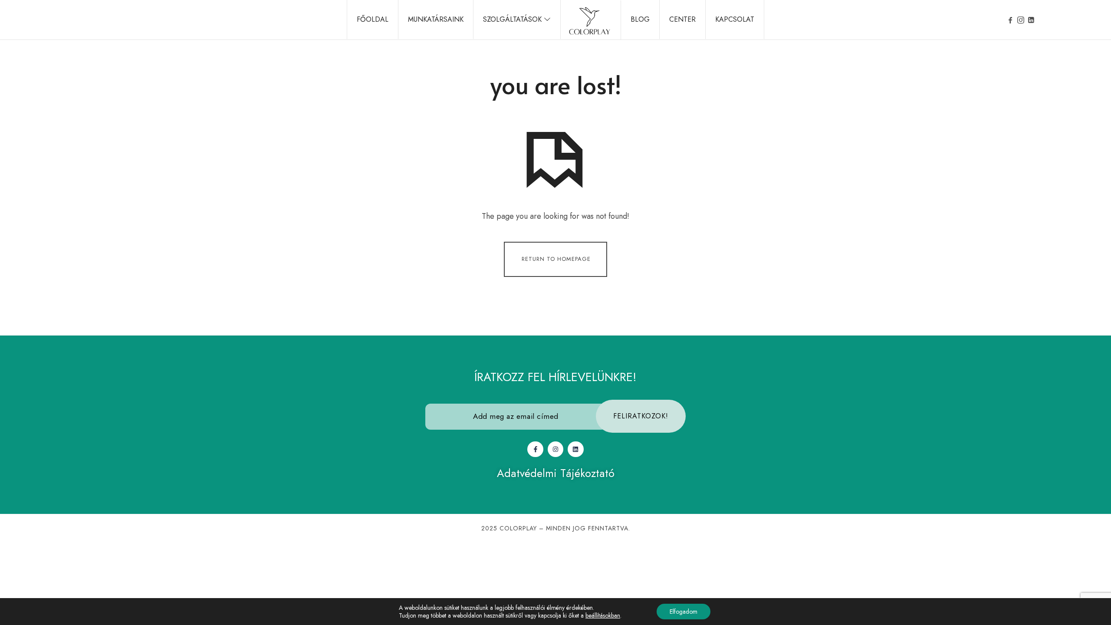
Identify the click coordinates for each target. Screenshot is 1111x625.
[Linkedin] (575, 449)
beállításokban (602, 615)
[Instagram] (555, 449)
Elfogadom (683, 611)
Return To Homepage (556, 258)
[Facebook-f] (535, 449)
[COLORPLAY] (589, 19)
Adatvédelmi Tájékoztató (556, 473)
